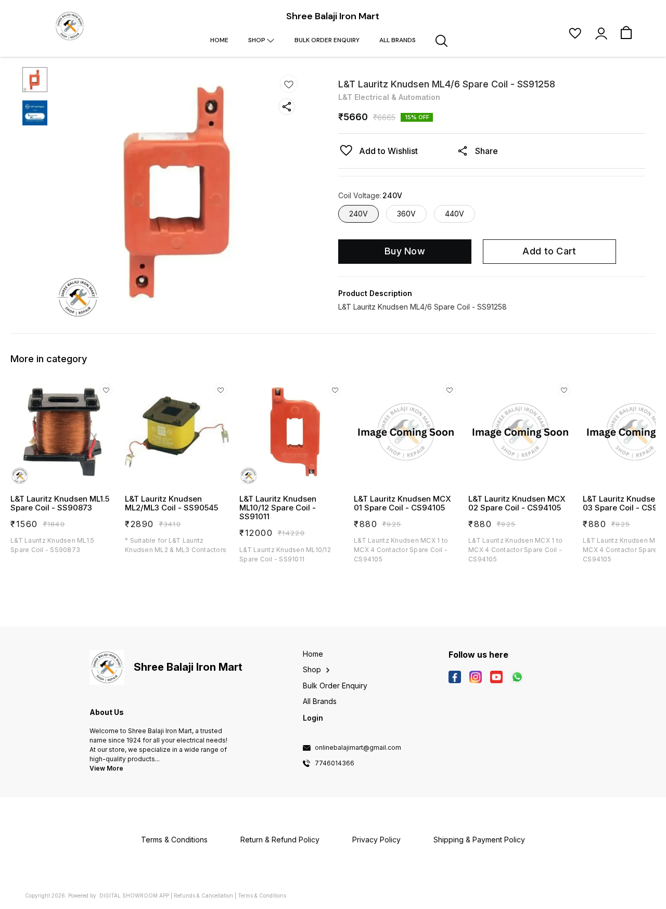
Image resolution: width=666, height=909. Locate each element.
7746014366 (334, 763)
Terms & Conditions (262, 895)
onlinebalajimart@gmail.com (358, 747)
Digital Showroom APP (134, 895)
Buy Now (405, 251)
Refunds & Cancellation (203, 895)
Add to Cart (549, 251)
